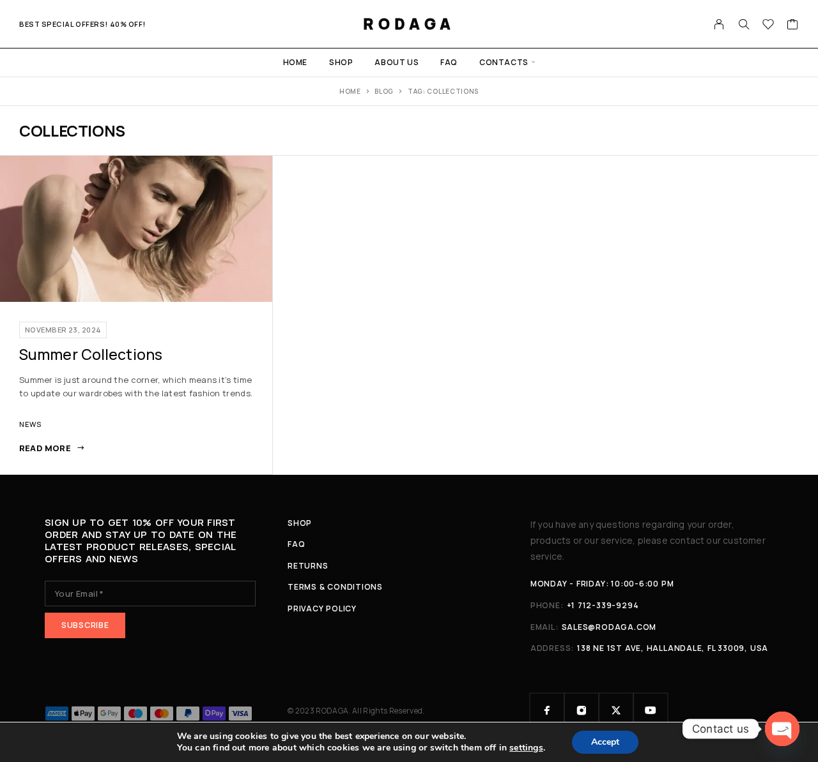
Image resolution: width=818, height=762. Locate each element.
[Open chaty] (782, 729)
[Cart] (793, 25)
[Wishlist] (768, 25)
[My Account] (719, 24)
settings (526, 748)
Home (295, 62)
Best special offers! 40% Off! (82, 24)
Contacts (504, 62)
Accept (605, 742)
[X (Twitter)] (616, 710)
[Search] (744, 24)
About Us (396, 62)
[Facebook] (547, 710)
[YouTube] (650, 710)
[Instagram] (581, 710)
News (30, 424)
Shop (341, 62)
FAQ (449, 62)
